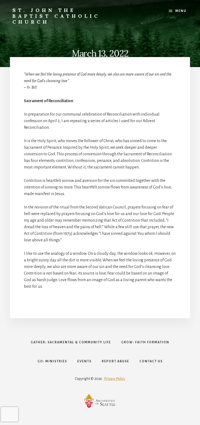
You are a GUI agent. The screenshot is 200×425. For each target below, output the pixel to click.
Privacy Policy (114, 379)
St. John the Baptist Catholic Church (56, 16)
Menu (180, 11)
